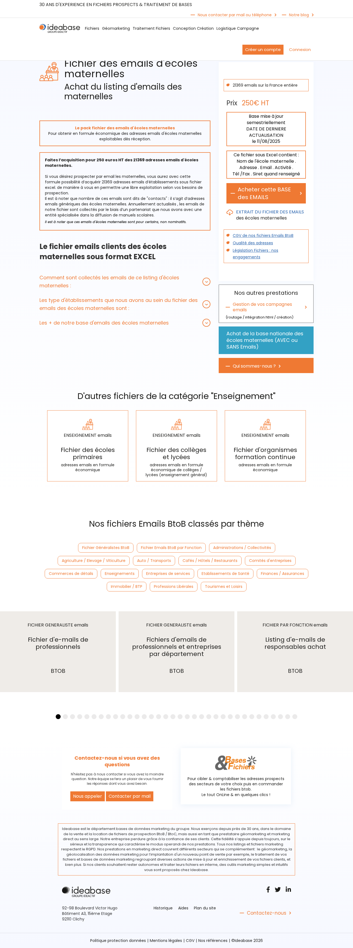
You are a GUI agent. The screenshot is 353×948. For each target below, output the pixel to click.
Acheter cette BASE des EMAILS (264, 193)
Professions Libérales (173, 586)
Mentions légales (166, 940)
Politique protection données (118, 940)
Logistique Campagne (237, 28)
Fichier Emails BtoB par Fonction (171, 547)
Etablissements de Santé (225, 573)
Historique (163, 908)
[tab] (124, 281)
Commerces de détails (71, 573)
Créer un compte (263, 49)
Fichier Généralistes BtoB (105, 547)
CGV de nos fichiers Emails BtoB (263, 235)
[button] (124, 281)
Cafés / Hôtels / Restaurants (210, 560)
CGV (190, 940)
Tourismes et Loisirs (223, 586)
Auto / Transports (154, 560)
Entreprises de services (168, 573)
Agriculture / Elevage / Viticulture (93, 560)
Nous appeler (87, 796)
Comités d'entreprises (270, 560)
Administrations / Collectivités (242, 547)
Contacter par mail (130, 796)
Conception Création (193, 28)
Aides (183, 908)
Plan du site (205, 908)
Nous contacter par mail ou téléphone (235, 15)
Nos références (213, 940)
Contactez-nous (266, 913)
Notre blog (299, 15)
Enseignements (120, 573)
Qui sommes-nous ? (254, 366)
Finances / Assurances (282, 573)
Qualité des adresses (253, 243)
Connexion (300, 49)
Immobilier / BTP (126, 586)
